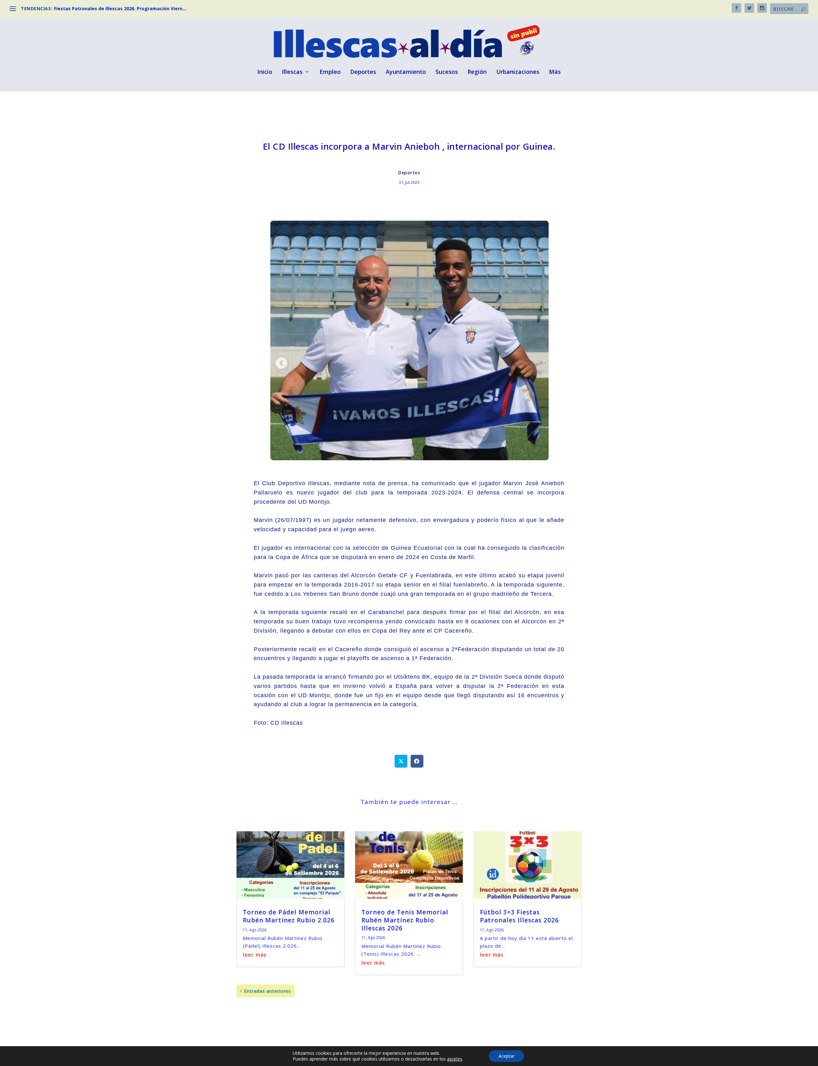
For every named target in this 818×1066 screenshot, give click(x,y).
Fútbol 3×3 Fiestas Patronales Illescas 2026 (519, 916)
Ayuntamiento (406, 72)
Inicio (264, 72)
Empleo (330, 72)
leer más (254, 954)
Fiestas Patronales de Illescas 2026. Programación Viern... (120, 8)
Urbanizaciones (517, 72)
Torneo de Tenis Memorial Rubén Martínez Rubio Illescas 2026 (404, 920)
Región (477, 72)
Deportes (363, 72)
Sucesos (447, 72)
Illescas (292, 72)
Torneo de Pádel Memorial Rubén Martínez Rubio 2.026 (289, 916)
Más (555, 72)
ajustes (454, 1059)
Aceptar (506, 1056)
